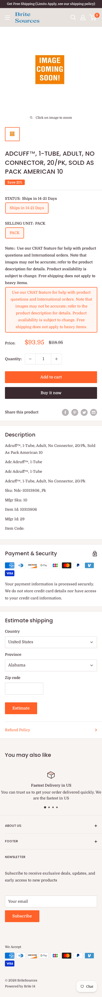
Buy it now (51, 393)
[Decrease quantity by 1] (30, 359)
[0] (93, 17)
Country (12, 631)
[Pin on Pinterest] (74, 412)
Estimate (21, 708)
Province (13, 654)
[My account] (82, 17)
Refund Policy (17, 730)
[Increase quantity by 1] (56, 359)
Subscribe (22, 916)
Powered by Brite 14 (20, 986)
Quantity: (13, 359)
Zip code (12, 678)
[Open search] (73, 17)
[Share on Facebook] (65, 412)
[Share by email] (93, 412)
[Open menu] (7, 17)
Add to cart (51, 377)
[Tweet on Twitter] (84, 412)
